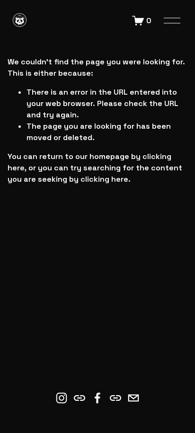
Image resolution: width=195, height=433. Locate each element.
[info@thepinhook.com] (133, 398)
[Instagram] (61, 398)
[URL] (79, 398)
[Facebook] (97, 398)
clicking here (104, 179)
